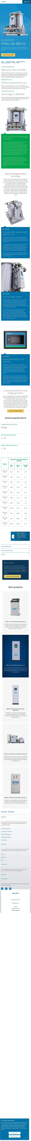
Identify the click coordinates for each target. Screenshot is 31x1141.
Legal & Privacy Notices (15, 899)
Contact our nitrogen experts (15, 411)
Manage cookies (15, 903)
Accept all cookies (14, 1133)
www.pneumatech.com (15, 908)
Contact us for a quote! (8, 55)
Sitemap (15, 906)
